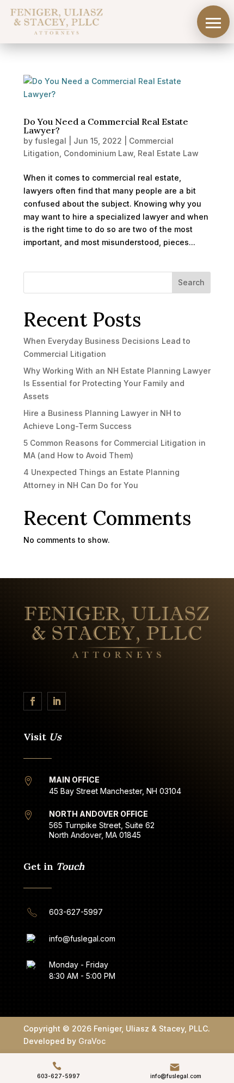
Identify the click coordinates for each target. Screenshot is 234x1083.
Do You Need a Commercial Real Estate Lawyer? (105, 126)
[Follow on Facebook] (32, 701)
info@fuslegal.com (175, 1076)
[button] (213, 21)
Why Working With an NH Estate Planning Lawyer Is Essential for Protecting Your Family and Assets (117, 383)
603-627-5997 (58, 1076)
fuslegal (50, 140)
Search (191, 282)
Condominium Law (98, 153)
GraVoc (92, 1041)
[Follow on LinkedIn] (56, 701)
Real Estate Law (168, 153)
